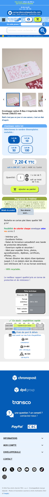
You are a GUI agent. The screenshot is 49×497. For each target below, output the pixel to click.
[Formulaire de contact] (24, 12)
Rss (19, 469)
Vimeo (42, 469)
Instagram (4, 477)
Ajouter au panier (24, 189)
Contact (7, 459)
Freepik (6, 493)
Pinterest (34, 469)
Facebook (4, 469)
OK (43, 24)
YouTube (27, 469)
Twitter (12, 469)
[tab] (8, 214)
